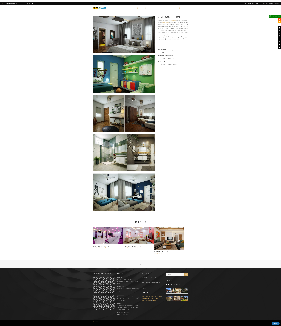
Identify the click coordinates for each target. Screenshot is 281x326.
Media (152, 298)
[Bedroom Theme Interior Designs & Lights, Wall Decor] (124, 113)
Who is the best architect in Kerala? (150, 277)
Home (143, 296)
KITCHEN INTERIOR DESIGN (148, 287)
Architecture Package (156, 296)
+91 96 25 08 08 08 (275, 16)
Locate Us (157, 298)
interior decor (172, 20)
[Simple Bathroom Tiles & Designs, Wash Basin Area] (124, 152)
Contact (154, 300)
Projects (148, 296)
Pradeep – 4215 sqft (161, 252)
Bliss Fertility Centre (101, 246)
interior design (165, 22)
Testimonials (148, 300)
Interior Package (145, 298)
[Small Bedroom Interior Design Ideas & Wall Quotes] (124, 192)
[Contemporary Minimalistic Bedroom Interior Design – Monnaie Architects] (124, 34)
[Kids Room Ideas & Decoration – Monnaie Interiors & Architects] (124, 74)
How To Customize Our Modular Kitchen (151, 282)
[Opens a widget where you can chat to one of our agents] (275, 323)
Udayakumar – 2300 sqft (132, 246)
